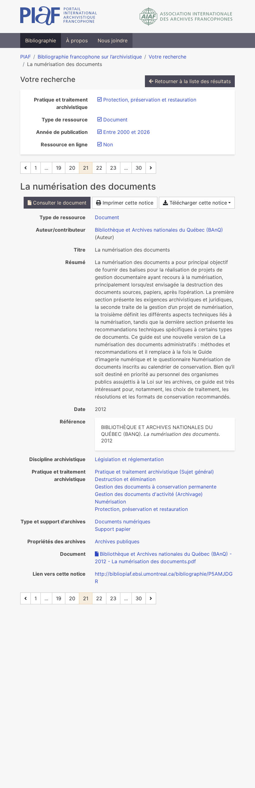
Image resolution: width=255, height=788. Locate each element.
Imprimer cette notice (127, 203)
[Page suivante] (151, 168)
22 (99, 168)
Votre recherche (167, 57)
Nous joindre (113, 40)
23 (113, 168)
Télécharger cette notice (197, 203)
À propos (77, 40)
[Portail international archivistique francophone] (58, 16)
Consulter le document (58, 203)
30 (139, 168)
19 (58, 168)
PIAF (25, 57)
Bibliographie (40, 40)
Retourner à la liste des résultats (192, 81)
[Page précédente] (25, 168)
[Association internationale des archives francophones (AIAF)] (186, 16)
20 (72, 168)
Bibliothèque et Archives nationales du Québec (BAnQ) (159, 230)
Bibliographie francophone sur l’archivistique (90, 57)
